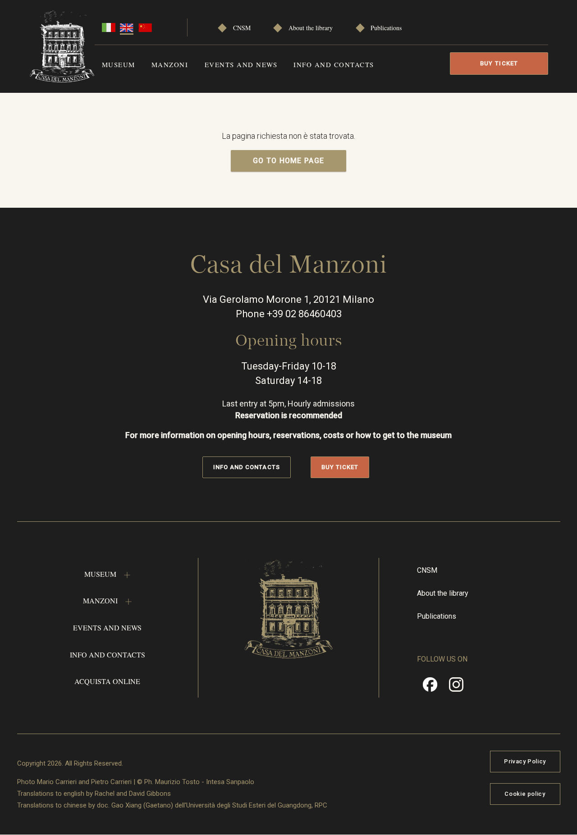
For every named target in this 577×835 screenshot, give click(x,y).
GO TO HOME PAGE (289, 160)
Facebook (430, 688)
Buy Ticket (499, 63)
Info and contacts (333, 64)
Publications (386, 27)
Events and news (241, 64)
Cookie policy (524, 793)
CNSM (242, 27)
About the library (310, 27)
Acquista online (107, 681)
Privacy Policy (525, 761)
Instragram (456, 688)
